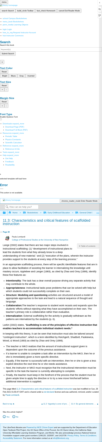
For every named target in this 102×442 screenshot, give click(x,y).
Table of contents (88, 246)
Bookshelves (32, 213)
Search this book (7, 45)
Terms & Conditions (88, 435)
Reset (4, 72)
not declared (49, 392)
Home (15, 213)
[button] (9, 162)
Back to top (7, 404)
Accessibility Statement (12, 438)
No (17, 417)
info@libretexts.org (60, 438)
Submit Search (8, 53)
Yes (7, 417)
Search (7, 207)
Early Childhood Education (58, 213)
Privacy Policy (73, 435)
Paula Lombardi (12, 395)
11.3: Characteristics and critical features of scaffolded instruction (44, 389)
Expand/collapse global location (97, 212)
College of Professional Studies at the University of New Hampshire (40, 240)
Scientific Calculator (13, 142)
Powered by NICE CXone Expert (40, 427)
